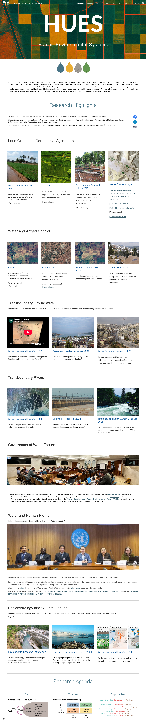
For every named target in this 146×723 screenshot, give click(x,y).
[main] (73, 23)
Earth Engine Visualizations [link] (122, 3)
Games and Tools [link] (102, 3)
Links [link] (137, 3)
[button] (143, 3)
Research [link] (80, 3)
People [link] (90, 3)
